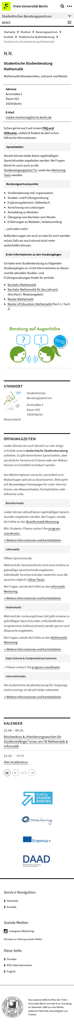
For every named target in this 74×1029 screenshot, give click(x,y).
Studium (25, 32)
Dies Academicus (16, 762)
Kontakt (8, 37)
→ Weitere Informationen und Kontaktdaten (32, 540)
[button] (7, 773)
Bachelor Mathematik (22, 285)
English (11, 971)
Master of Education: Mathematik (30, 304)
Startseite (9, 32)
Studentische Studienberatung (36, 37)
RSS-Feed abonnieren (19, 965)
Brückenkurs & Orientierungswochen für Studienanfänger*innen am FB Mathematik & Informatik (36, 741)
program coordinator (46, 667)
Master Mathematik (20, 299)
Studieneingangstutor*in (20, 170)
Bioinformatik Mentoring (42, 522)
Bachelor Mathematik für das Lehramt (33, 289)
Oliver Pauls (36, 579)
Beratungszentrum (47, 32)
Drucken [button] (12, 959)
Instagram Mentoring (21, 931)
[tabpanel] (37, 185)
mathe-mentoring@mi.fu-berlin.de (28, 117)
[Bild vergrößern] (12, 400)
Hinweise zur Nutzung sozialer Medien (23, 939)
